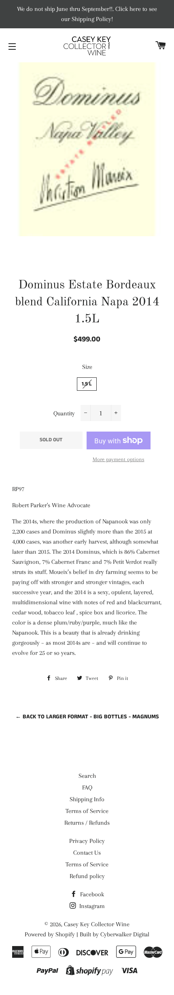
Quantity (64, 413)
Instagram (91, 906)
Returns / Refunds (87, 822)
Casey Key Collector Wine (96, 924)
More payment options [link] (118, 459)
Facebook (91, 894)
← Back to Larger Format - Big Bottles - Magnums (87, 717)
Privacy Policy (87, 841)
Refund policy (87, 876)
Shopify (65, 934)
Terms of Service (87, 811)
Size (87, 366)
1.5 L (87, 384)
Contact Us (87, 852)
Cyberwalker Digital (124, 934)
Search (87, 775)
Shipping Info (87, 799)
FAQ (87, 787)
